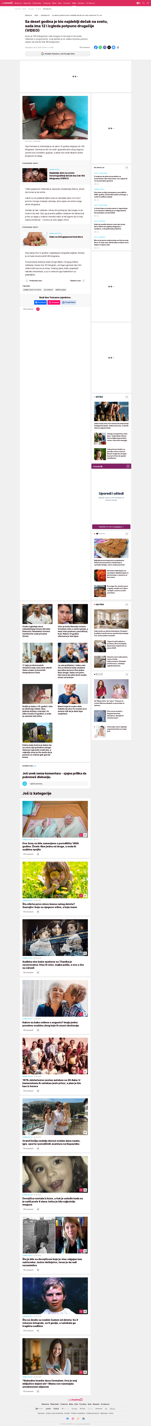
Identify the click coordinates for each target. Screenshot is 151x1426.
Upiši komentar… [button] (36, 784)
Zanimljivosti (45, 15)
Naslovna (28, 15)
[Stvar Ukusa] (65, 1408)
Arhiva (111, 1413)
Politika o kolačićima (78, 1413)
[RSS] (78, 1418)
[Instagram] (73, 1418)
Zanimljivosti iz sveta (32, 290)
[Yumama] (7, 3)
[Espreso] (56, 1408)
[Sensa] (82, 1408)
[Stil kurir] (106, 1408)
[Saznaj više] (127, 397)
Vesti (36, 15)
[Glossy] (112, 1408)
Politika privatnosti (92, 1413)
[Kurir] (48, 1408)
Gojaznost (48, 290)
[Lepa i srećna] (74, 1408)
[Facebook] (67, 1418)
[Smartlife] (98, 1408)
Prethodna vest (36, 281)
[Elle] (90, 1408)
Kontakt (67, 1413)
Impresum (41, 1413)
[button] (85, 47)
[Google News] (83, 1418)
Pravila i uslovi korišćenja (54, 1413)
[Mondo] (39, 1408)
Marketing (103, 1413)
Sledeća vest (75, 281)
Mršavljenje (61, 290)
